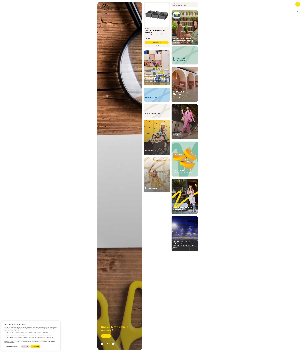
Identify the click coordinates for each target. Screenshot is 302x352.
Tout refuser (25, 346)
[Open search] (297, 11)
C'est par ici (106, 336)
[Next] (113, 344)
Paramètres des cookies (12, 346)
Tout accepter (35, 346)
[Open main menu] (297, 4)
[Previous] (102, 344)
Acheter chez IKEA (157, 42)
